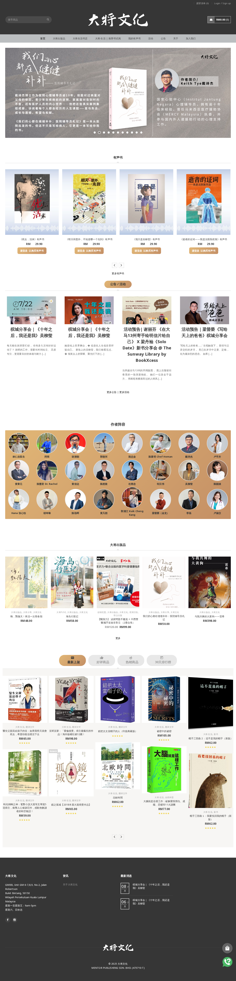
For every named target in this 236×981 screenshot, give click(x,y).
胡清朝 (75, 456)
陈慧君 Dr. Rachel (47, 483)
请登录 (24, 250)
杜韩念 (132, 483)
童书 (216, 734)
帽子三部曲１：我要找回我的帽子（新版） (211, 817)
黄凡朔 (104, 513)
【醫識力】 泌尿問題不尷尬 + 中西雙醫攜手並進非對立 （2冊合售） (118, 620)
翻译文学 (30, 727)
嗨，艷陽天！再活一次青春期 (26, 616)
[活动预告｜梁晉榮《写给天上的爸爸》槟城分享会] (204, 309)
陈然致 (104, 483)
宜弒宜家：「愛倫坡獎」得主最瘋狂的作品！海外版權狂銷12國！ (71, 732)
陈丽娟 (217, 483)
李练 (188, 513)
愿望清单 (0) (202, 3)
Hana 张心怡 (18, 513)
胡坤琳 (47, 513)
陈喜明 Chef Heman (161, 456)
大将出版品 (16, 612)
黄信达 (75, 483)
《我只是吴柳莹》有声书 (146, 239)
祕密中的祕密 (164, 731)
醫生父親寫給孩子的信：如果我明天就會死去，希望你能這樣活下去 (25, 732)
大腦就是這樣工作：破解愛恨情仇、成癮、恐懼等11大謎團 (164, 802)
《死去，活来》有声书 (32, 239)
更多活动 (124, 392)
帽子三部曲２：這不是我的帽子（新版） (211, 738)
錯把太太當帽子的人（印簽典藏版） (117, 731)
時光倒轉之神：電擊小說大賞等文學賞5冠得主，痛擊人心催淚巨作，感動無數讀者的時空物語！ (25, 808)
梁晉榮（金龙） (160, 513)
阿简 (47, 456)
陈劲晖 (75, 513)
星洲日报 (133, 612)
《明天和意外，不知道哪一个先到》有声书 (89, 239)
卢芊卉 (217, 456)
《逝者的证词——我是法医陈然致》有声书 (203, 239)
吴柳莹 (189, 483)
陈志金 (132, 456)
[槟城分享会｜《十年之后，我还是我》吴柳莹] (31, 309)
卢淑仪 (217, 513)
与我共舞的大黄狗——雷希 (209, 616)
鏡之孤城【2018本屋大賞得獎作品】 (71, 804)
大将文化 (37, 612)
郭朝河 (104, 456)
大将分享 (27, 612)
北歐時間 (118, 797)
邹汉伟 (160, 483)
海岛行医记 (72, 616)
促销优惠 (101, 612)
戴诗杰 (189, 456)
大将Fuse (61, 612)
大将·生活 (19, 727)
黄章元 (18, 483)
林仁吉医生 (19, 456)
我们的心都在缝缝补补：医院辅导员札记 (164, 617)
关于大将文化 (70, 884)
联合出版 (118, 615)
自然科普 (169, 797)
